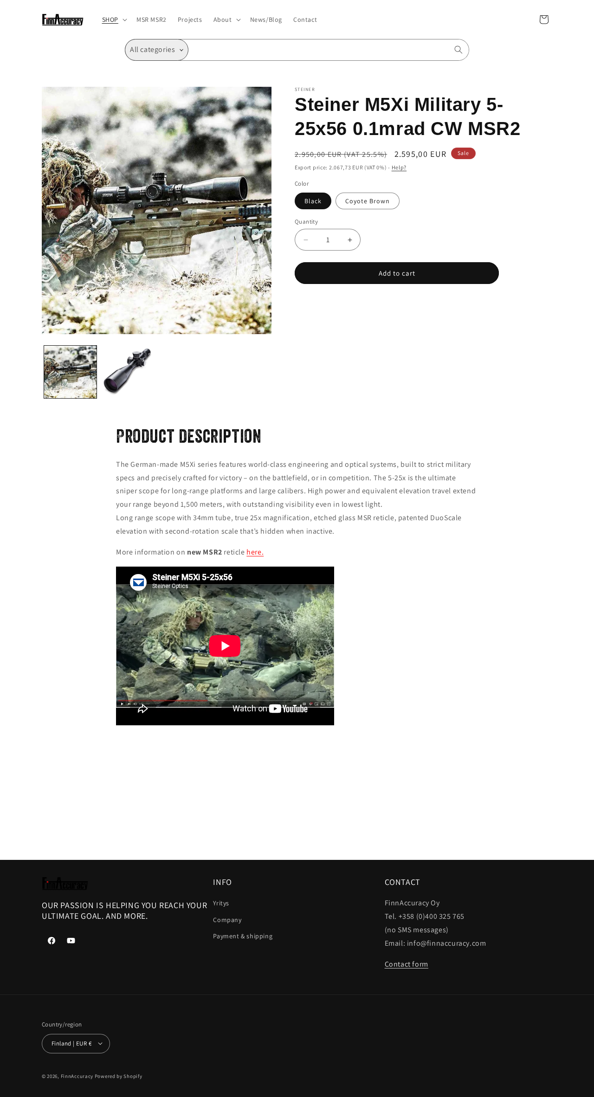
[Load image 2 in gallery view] (127, 372)
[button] (114, 19)
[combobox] (329, 49)
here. (255, 552)
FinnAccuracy (77, 1075)
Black (313, 201)
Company (227, 920)
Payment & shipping (242, 936)
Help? (399, 167)
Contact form (406, 964)
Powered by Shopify (118, 1075)
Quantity (306, 222)
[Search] (458, 49)
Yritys (221, 903)
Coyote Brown (367, 201)
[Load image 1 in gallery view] (70, 372)
